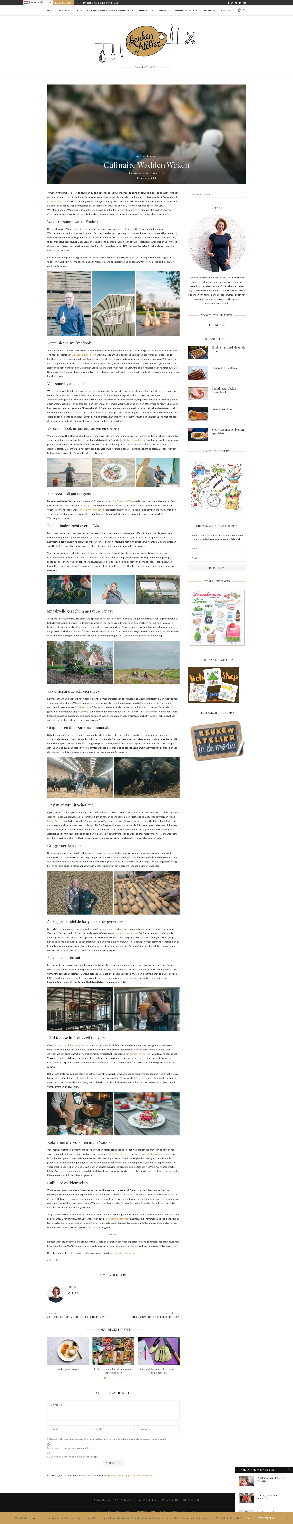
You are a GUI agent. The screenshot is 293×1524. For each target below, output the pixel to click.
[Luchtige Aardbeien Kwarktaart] (198, 393)
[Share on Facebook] (107, 1275)
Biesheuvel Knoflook (83, 354)
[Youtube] (244, 2)
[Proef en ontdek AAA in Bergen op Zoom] (159, 1351)
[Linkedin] (240, 2)
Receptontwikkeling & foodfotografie (110, 10)
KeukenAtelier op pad (187, 10)
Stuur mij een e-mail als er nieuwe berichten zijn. (72, 1456)
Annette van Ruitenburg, (91, 509)
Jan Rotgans (86, 505)
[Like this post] (103, 1275)
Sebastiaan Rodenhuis (124, 1253)
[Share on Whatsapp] (121, 1275)
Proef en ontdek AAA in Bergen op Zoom (159, 1371)
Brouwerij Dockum (79, 1045)
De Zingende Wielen (124, 501)
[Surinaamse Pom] (198, 414)
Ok (247, 1518)
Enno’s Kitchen (116, 1153)
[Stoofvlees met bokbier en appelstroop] (198, 434)
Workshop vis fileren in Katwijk (270, 1479)
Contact (225, 10)
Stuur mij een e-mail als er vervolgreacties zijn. (71, 1447)
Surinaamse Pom (222, 409)
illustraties (146, 10)
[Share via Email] (124, 1275)
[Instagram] (232, 2)
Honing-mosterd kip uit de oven (228, 349)
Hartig (63, 10)
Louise (72, 1287)
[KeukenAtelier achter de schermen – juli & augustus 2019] (113, 1351)
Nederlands (35, 2)
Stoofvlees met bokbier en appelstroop (105, 2)
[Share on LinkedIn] (117, 1275)
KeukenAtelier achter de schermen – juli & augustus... (113, 1371)
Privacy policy (266, 1518)
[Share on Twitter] (110, 1275)
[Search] (244, 10)
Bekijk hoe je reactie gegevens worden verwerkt (129, 1475)
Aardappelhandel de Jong (124, 933)
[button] (77, 2)
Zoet (77, 10)
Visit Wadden (149, 1153)
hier (172, 1214)
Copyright (116, 1511)
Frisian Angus (54, 821)
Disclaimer (142, 1511)
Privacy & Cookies (157, 1511)
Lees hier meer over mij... (217, 303)
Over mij (162, 10)
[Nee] (287, 1518)
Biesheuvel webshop (134, 440)
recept (151, 1171)
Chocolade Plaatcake (225, 368)
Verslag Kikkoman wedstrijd (267, 1496)
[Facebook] (228, 2)
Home (50, 10)
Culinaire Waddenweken (117, 1218)
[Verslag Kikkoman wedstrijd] (246, 1498)
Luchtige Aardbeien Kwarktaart (224, 390)
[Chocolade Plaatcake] (198, 373)
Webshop (209, 10)
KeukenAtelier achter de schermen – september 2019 (68, 1371)
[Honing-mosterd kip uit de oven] (198, 352)
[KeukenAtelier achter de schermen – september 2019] (68, 1351)
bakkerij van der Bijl (140, 1053)
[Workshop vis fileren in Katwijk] (246, 1481)
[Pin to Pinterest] (114, 1275)
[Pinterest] (236, 2)
